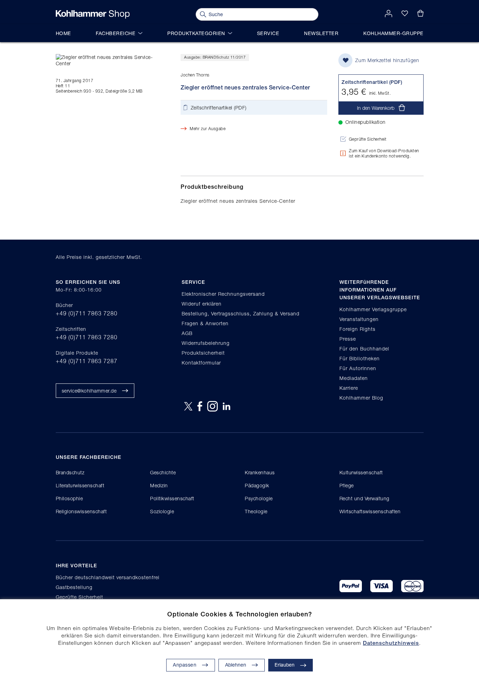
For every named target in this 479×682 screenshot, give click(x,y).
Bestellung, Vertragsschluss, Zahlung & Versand (240, 313)
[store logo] (93, 14)
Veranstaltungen (359, 319)
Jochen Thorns (195, 75)
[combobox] (257, 14)
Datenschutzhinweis (391, 643)
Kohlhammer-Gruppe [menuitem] (393, 33)
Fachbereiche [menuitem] (115, 33)
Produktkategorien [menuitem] (196, 33)
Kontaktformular (201, 363)
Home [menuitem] (63, 33)
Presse (347, 339)
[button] (241, 665)
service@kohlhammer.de (89, 391)
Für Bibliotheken (359, 358)
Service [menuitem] (268, 33)
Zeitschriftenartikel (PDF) (219, 108)
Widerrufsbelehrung (206, 343)
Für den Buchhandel (364, 349)
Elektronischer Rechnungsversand (223, 294)
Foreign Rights (357, 329)
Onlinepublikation (365, 122)
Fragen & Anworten (205, 323)
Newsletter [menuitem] (321, 33)
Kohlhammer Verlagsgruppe (373, 309)
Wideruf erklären (202, 304)
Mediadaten (353, 378)
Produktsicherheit (203, 353)
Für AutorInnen (357, 368)
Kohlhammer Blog (361, 398)
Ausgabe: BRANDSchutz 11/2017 (214, 57)
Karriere (348, 388)
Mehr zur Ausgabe (207, 128)
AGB (187, 333)
